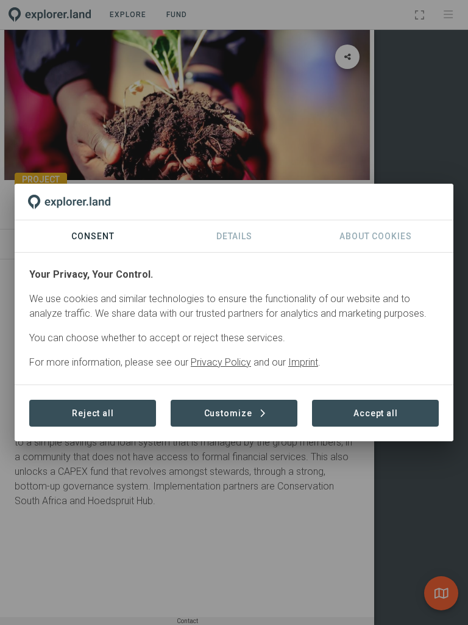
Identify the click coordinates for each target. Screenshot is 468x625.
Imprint (303, 362)
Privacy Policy (221, 362)
